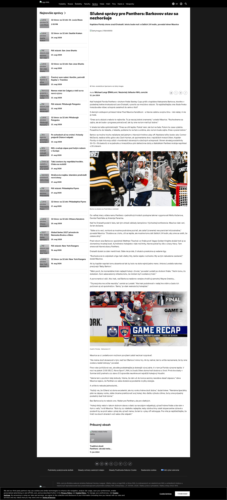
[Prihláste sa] (181, 3)
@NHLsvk (112, 92)
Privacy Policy (66, 493)
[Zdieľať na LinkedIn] (181, 93)
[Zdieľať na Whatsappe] (171, 93)
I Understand (182, 494)
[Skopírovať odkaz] (185, 93)
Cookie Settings (166, 494)
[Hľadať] (185, 3)
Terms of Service (48, 497)
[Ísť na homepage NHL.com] (48, 4)
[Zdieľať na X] (176, 93)
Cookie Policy (81, 493)
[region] (113, 493)
